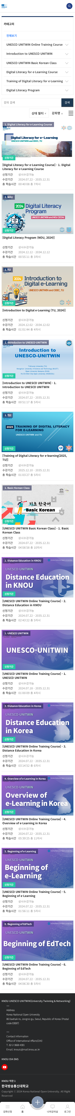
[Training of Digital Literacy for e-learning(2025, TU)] (34, 458)
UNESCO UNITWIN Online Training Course (34, 44)
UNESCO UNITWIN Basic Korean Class (31, 63)
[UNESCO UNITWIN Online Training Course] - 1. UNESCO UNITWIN (34, 676)
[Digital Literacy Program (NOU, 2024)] (28, 237)
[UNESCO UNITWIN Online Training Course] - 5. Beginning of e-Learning (34, 894)
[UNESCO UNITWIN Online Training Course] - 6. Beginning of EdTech (34, 966)
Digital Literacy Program (23, 90)
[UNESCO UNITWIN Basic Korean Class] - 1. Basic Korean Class (35, 530)
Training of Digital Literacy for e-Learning (34, 81)
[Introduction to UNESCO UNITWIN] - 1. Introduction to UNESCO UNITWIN (29, 385)
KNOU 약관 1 (9, 1080)
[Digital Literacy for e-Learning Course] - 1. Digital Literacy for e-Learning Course (36, 167)
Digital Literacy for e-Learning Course (32, 72)
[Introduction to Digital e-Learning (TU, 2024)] (34, 310)
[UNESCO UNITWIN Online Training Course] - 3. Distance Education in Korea (34, 748)
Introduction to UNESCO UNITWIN (29, 53)
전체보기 (11, 36)
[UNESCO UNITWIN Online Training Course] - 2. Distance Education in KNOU (34, 603)
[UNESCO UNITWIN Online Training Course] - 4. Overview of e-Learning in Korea (34, 821)
